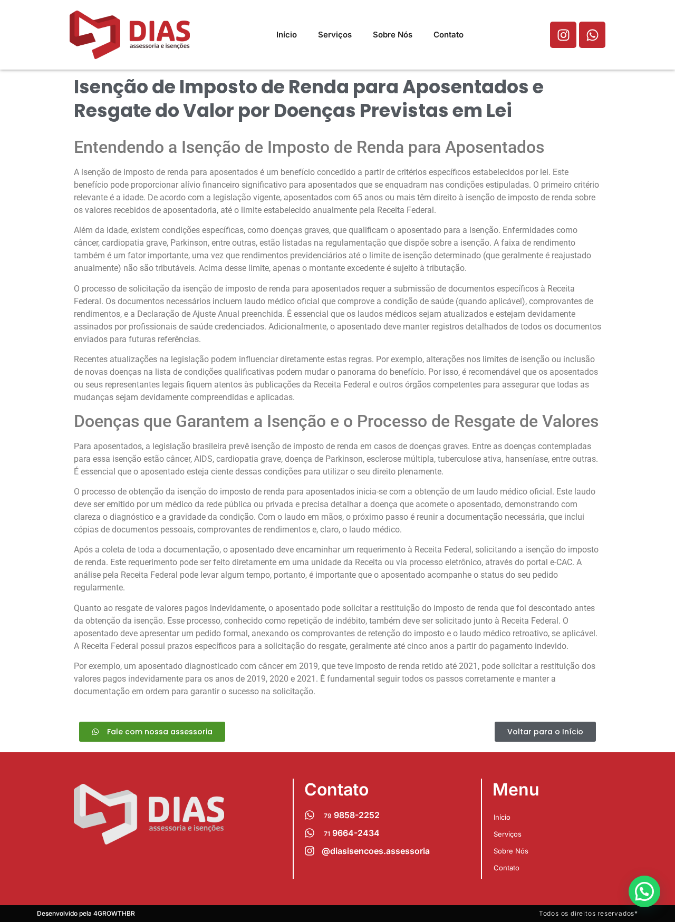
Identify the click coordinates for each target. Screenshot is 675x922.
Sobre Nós (392, 35)
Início (286, 35)
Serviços (335, 35)
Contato (448, 35)
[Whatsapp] (592, 35)
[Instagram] (563, 35)
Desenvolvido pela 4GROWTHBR (86, 913)
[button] (644, 891)
